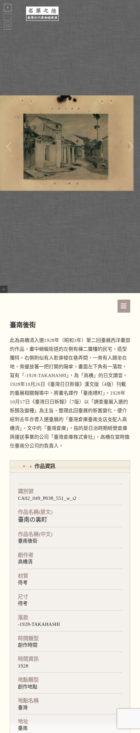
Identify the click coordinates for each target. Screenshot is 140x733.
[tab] (70, 466)
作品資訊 (45, 466)
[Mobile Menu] (124, 306)
